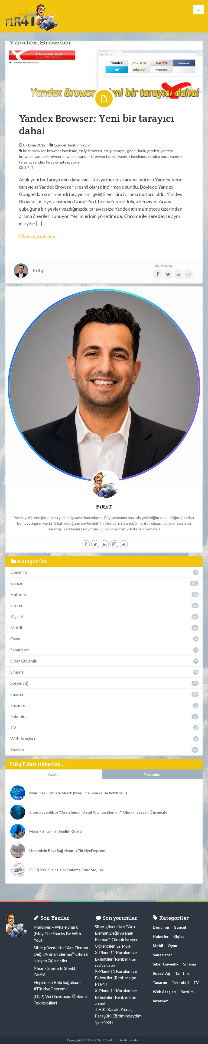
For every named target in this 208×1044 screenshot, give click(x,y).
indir (141, 150)
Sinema (17, 671)
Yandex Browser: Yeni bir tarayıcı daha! (96, 124)
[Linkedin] (105, 544)
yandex (153, 150)
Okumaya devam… (38, 236)
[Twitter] (95, 544)
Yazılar (53, 774)
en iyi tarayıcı (114, 150)
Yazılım (85, 145)
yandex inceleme (132, 156)
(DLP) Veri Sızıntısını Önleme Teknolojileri (67, 869)
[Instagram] (114, 544)
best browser (34, 150)
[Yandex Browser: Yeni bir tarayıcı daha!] (104, 69)
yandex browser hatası (97, 156)
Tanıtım (73, 145)
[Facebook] (86, 544)
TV (13, 727)
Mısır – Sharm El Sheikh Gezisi (55, 831)
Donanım (18, 572)
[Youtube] (124, 544)
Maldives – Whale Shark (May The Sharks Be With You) (78, 793)
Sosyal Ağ (19, 683)
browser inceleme (62, 150)
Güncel (60, 145)
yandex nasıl (158, 156)
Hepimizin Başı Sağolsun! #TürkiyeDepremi (67, 850)
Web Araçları (22, 738)
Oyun (15, 638)
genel (131, 150)
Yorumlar (152, 774)
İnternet (17, 605)
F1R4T (39, 270)
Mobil (16, 627)
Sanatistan (20, 649)
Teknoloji (19, 716)
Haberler (18, 594)
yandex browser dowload (55, 156)
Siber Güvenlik (23, 660)
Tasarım (17, 705)
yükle (75, 162)
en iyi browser (90, 150)
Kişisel (16, 616)
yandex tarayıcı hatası (51, 162)
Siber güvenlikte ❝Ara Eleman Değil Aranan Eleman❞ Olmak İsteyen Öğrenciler (99, 812)
